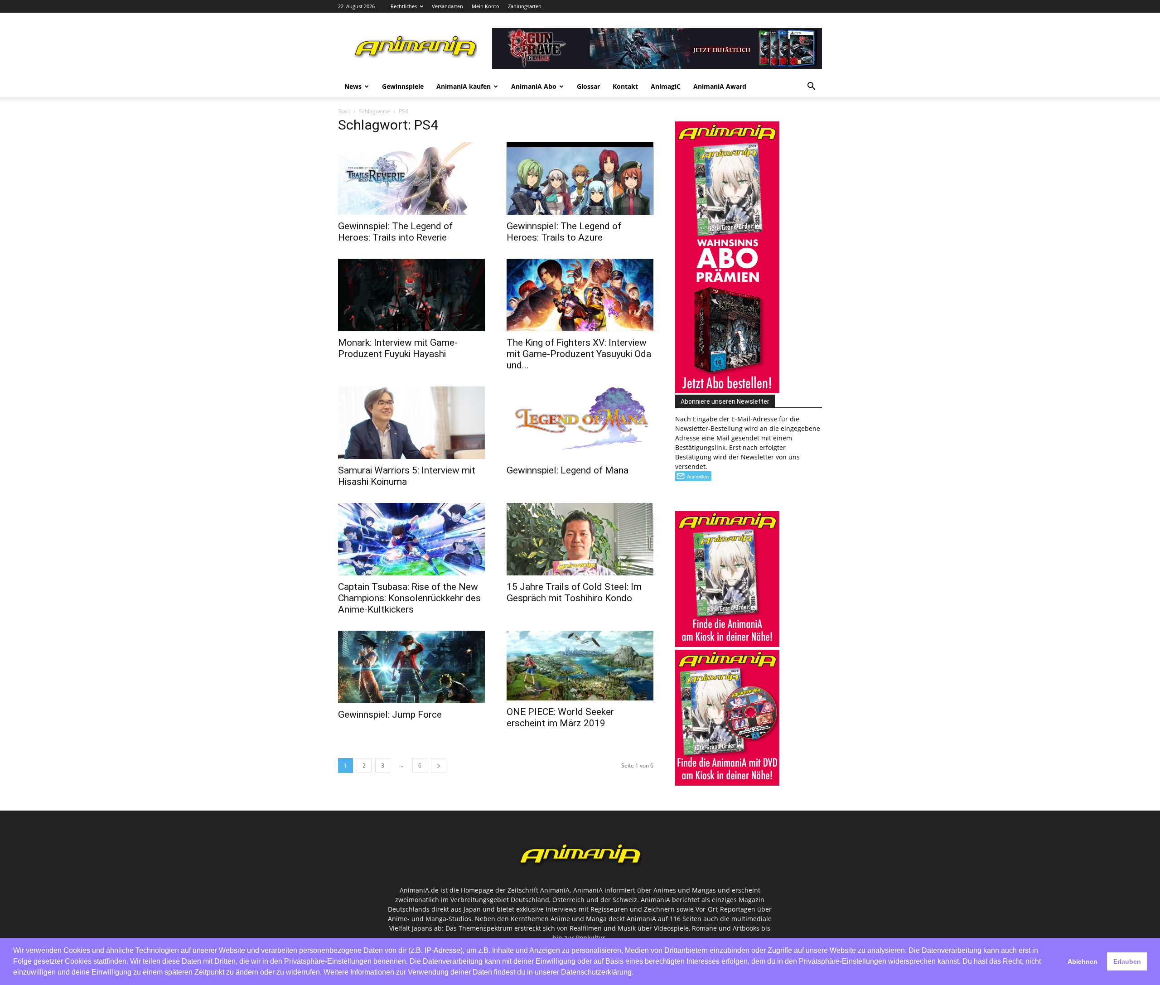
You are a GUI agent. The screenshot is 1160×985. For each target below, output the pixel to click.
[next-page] (438, 765)
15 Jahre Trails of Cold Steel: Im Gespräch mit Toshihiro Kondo (574, 592)
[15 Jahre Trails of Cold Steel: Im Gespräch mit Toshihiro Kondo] (580, 539)
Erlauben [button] (1127, 961)
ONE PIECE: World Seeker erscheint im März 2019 (560, 717)
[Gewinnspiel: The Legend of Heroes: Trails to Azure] (580, 178)
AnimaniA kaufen (463, 86)
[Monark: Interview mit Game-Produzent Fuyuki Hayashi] (411, 295)
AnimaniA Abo (533, 86)
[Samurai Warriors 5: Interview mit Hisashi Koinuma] (411, 422)
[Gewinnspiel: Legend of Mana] (580, 422)
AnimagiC (666, 86)
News (353, 86)
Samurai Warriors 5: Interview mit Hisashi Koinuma (406, 476)
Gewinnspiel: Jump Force (390, 714)
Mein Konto (485, 6)
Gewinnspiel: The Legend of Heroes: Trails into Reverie (395, 232)
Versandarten (447, 6)
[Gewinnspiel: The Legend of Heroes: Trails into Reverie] (411, 178)
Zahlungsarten (524, 6)
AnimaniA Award (719, 86)
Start (344, 111)
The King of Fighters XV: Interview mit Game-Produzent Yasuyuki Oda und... (579, 354)
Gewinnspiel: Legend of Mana (567, 470)
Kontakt (625, 86)
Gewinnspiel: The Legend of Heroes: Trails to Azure (564, 232)
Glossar (588, 86)
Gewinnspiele (403, 86)
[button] (811, 87)
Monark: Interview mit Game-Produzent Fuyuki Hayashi (398, 348)
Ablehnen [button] (1082, 961)
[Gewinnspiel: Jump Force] (411, 667)
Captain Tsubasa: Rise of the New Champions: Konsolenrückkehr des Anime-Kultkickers (409, 598)
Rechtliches (404, 6)
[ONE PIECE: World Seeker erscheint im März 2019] (580, 665)
